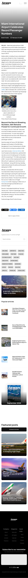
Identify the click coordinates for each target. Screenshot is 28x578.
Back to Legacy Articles (14, 216)
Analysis (21, 250)
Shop (22, 534)
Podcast (22, 543)
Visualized (21, 270)
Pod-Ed (10, 267)
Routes (17, 267)
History (16, 257)
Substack (14, 541)
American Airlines (16, 151)
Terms (22, 537)
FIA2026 (21, 254)
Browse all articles (14, 429)
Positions (6, 541)
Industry (5, 260)
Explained (5, 254)
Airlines (4, 250)
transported (4, 182)
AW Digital (14, 535)
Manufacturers (7, 264)
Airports (13, 250)
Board (6, 535)
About (6, 532)
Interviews (14, 260)
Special (4, 270)
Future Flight (6, 257)
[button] (20, 3)
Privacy (22, 540)
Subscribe (14, 532)
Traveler (12, 270)
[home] (6, 3)
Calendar (14, 538)
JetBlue (3, 89)
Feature (13, 254)
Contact (6, 538)
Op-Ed (4, 267)
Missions (18, 264)
